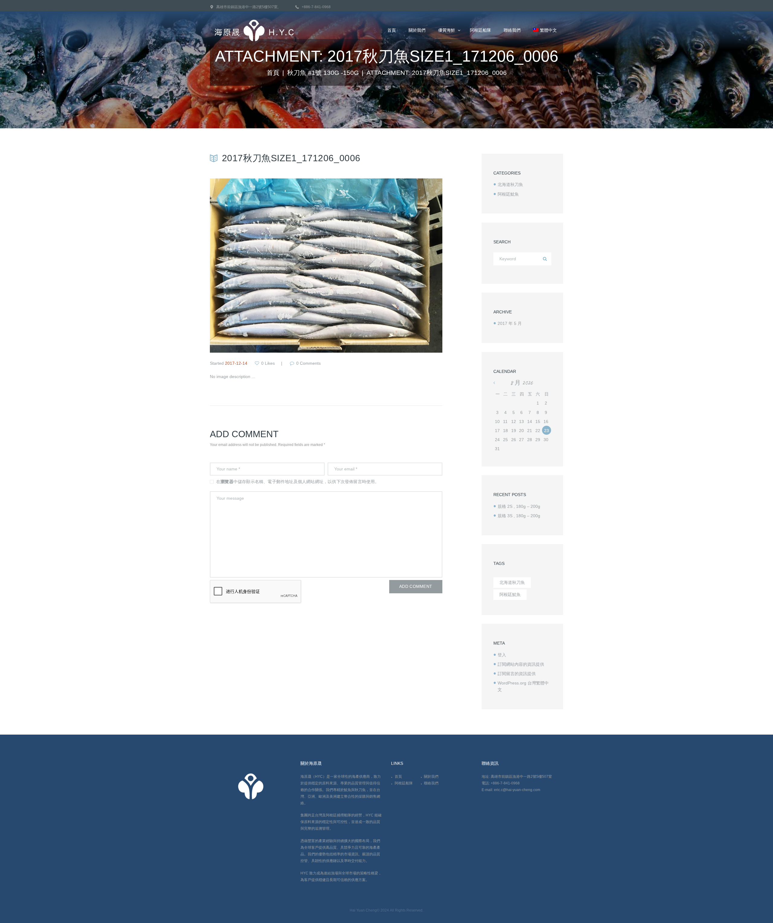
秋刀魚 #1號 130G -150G (323, 72)
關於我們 (431, 776)
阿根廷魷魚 (508, 194)
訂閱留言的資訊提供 (517, 673)
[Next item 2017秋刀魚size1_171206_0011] (384, 266)
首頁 (273, 72)
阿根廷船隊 (404, 783)
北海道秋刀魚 (510, 184)
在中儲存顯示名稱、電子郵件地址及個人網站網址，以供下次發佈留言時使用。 (297, 481)
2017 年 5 (510, 323)
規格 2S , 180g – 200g (519, 506)
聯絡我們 (431, 783)
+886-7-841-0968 (316, 7)
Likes (268, 363)
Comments (308, 363)
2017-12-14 (236, 363)
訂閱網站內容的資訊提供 (521, 664)
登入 (502, 654)
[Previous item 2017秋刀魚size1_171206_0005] (268, 266)
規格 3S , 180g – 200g (519, 515)
